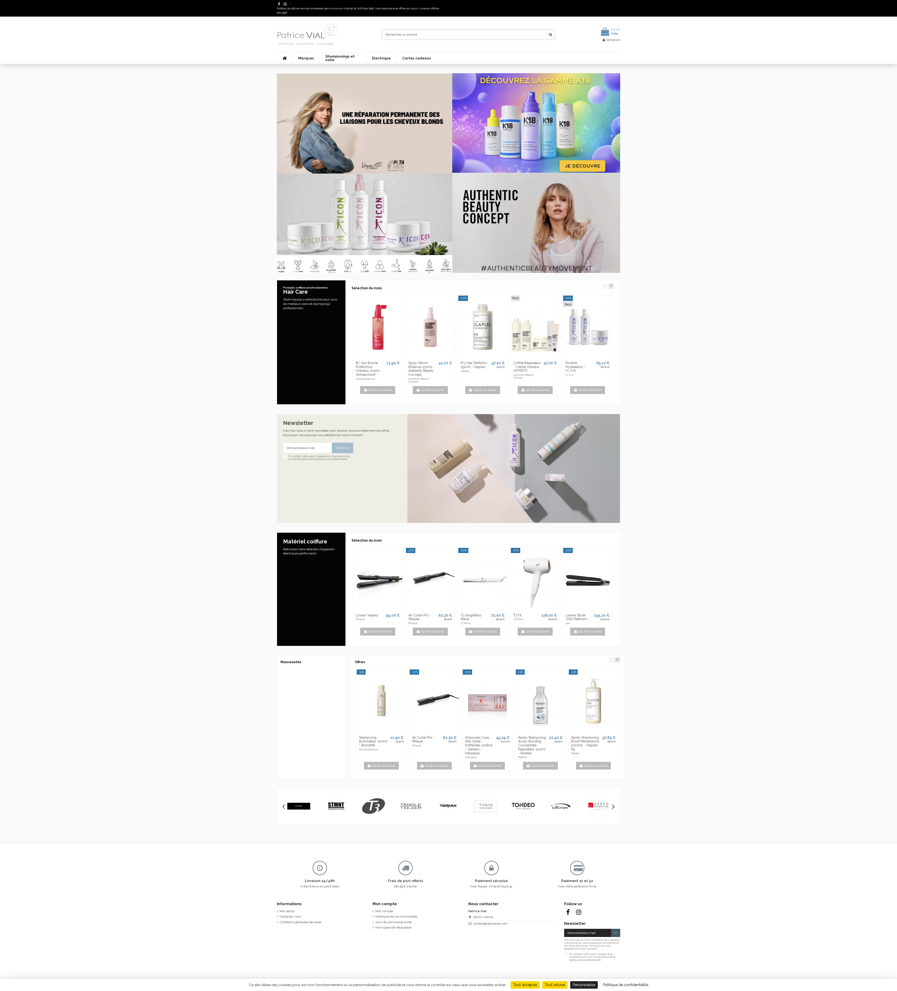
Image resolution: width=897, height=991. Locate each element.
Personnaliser (584, 985)
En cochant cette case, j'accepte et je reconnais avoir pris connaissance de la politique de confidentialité (319, 457)
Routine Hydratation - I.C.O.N (575, 367)
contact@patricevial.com (490, 923)
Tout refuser (555, 985)
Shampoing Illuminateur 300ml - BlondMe (373, 741)
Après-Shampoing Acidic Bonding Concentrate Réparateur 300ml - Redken (532, 745)
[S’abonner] (615, 933)
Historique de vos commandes (396, 916)
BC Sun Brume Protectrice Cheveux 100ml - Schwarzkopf (369, 368)
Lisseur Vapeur (367, 615)
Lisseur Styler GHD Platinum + (577, 617)
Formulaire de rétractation (393, 927)
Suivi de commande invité (393, 922)
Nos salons (287, 911)
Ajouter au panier (380, 390)
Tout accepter (525, 985)
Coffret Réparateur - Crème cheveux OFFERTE (527, 367)
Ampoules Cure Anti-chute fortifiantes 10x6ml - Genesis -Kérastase (479, 745)
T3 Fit (517, 615)
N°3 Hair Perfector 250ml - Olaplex (474, 365)
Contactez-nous (290, 916)
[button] (306, 58)
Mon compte (384, 911)
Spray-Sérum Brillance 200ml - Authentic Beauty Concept (421, 368)
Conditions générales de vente (300, 922)
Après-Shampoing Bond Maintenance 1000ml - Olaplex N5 (585, 743)
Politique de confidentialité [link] (625, 985)
